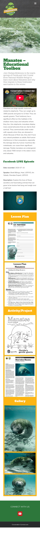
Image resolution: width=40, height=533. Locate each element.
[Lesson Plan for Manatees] (20, 263)
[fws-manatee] (20, 357)
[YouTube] (20, 513)
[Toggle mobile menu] (35, 3)
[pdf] (20, 222)
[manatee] (20, 316)
